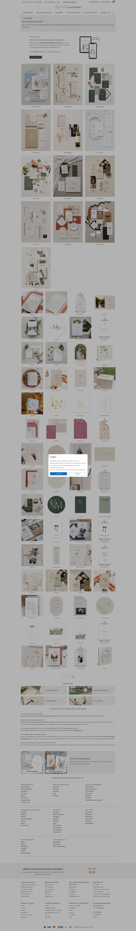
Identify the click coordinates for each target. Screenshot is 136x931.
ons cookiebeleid (81, 469)
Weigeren (77, 473)
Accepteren (58, 473)
